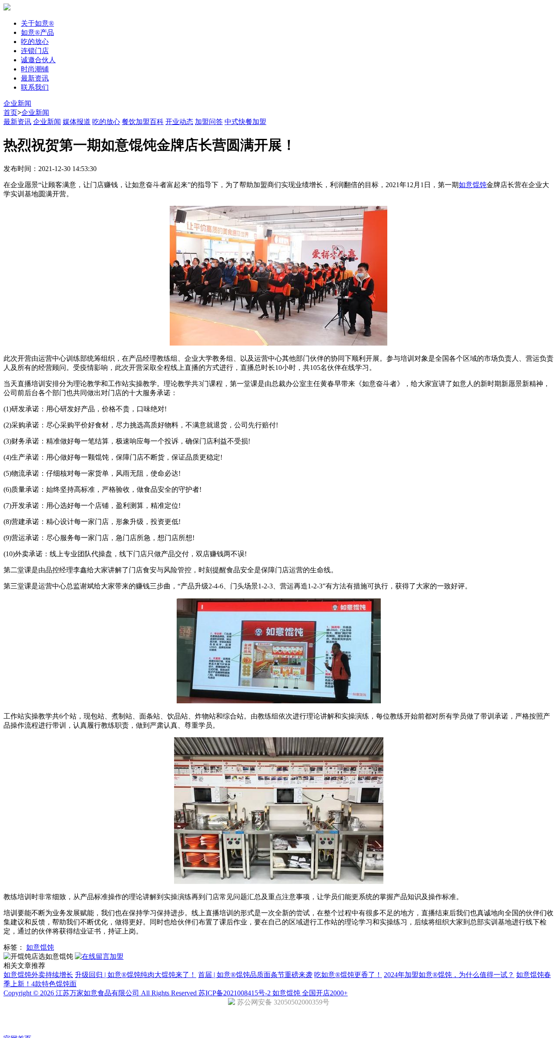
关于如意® (37, 23)
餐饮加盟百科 (143, 121)
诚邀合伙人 (38, 60)
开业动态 (179, 121)
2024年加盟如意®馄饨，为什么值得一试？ (449, 974)
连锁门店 (35, 50)
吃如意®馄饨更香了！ (348, 974)
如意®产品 (37, 32)
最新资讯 (35, 78)
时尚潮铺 (35, 69)
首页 (10, 112)
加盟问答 (209, 121)
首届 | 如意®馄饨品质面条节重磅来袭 (255, 974)
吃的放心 (35, 41)
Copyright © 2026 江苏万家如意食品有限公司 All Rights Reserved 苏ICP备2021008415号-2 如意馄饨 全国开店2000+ (175, 993)
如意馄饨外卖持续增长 (38, 974)
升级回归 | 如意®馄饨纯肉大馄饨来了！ (135, 974)
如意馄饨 (473, 184)
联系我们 (35, 87)
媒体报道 (77, 121)
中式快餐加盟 (245, 121)
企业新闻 (17, 103)
